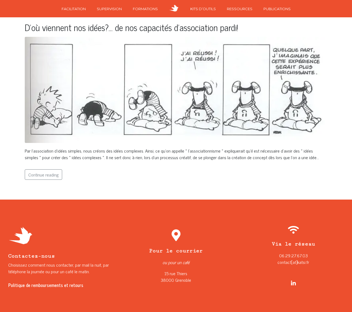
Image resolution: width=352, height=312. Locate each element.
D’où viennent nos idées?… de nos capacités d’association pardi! (131, 27)
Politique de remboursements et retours (45, 285)
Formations (145, 9)
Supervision (109, 9)
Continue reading (43, 174)
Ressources (239, 9)
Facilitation (74, 9)
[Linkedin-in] (293, 283)
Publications (277, 9)
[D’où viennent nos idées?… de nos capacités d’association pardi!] (176, 89)
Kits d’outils (203, 9)
